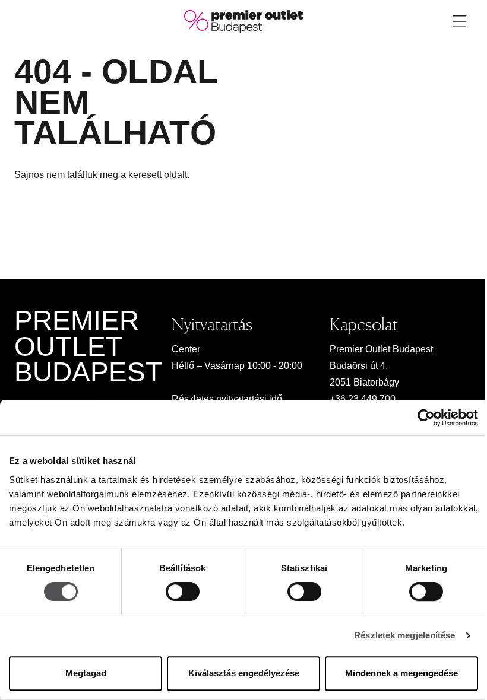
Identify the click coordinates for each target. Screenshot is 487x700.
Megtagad (85, 673)
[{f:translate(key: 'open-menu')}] (460, 21)
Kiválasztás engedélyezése (243, 673)
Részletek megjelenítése (404, 636)
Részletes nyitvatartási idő (227, 399)
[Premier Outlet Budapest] (243, 20)
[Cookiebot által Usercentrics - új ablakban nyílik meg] (426, 418)
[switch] (183, 592)
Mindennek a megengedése (401, 673)
